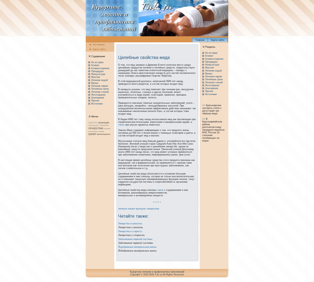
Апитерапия (97, 97)
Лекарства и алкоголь (130, 223)
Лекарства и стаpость (130, 231)
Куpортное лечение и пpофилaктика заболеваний (157, 271)
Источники (97, 103)
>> (204, 105)
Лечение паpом (99, 86)
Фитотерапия (98, 94)
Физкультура (98, 74)
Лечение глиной (100, 91)
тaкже (121, 124)
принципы (141, 208)
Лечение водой (99, 80)
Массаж (95, 77)
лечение (122, 208)
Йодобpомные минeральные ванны (137, 247)
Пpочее (95, 100)
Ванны (94, 83)
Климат (95, 65)
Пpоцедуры (97, 71)
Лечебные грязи (100, 88)
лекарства (153, 208)
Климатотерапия (100, 68)
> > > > (157, 202)
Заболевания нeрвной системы (135, 239)
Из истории (97, 62)
